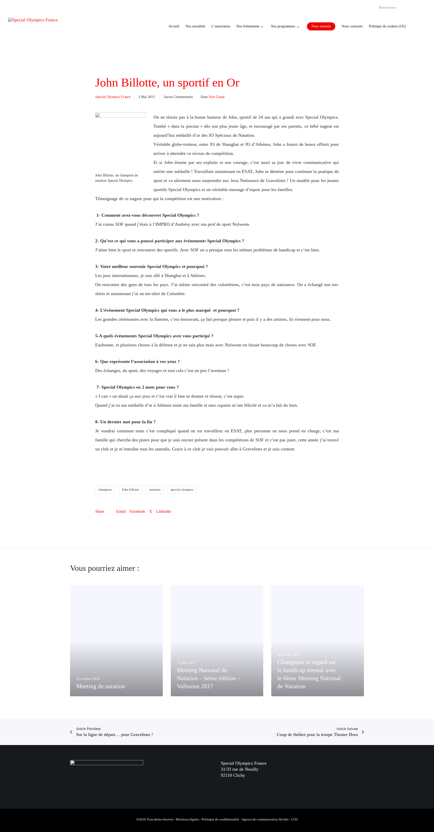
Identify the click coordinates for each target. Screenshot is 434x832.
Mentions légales (187, 819)
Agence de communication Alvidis (265, 819)
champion (105, 489)
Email (121, 511)
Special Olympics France (113, 97)
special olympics (182, 489)
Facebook (137, 511)
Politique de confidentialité (220, 819)
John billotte (130, 489)
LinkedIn (163, 511)
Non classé (217, 97)
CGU (294, 819)
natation (154, 489)
